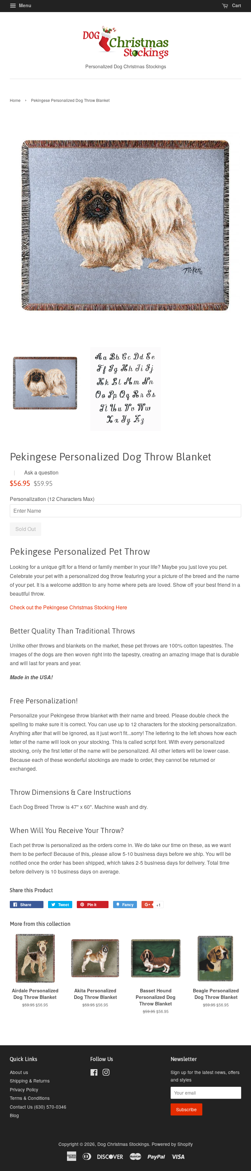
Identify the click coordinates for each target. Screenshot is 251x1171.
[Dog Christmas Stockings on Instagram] (105, 1073)
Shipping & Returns (30, 1080)
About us (19, 1072)
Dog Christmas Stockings (123, 1144)
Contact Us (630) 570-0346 (38, 1106)
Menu (24, 5)
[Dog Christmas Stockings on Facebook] (94, 1073)
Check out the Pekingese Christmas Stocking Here (68, 607)
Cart (236, 5)
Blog (14, 1115)
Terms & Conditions (30, 1098)
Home (15, 100)
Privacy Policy (24, 1089)
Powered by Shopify (172, 1144)
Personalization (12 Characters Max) (52, 499)
